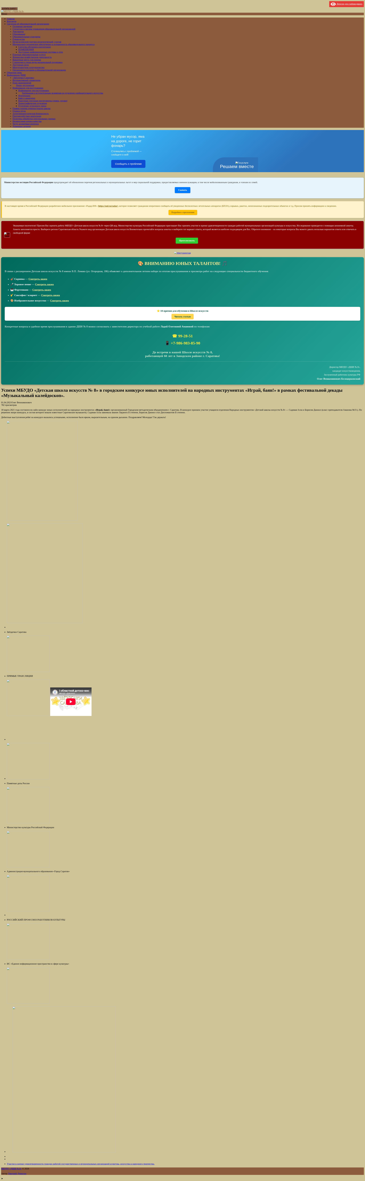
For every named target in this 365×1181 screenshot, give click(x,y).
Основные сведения (22, 26)
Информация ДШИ (16, 75)
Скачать (182, 190)
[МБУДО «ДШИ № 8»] (12, 11)
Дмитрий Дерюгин (17, 1173)
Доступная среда (21, 65)
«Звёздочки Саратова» (23, 77)
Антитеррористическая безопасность (31, 113)
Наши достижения (25, 85)
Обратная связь (14, 72)
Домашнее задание (22, 126)
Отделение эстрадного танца (32, 106)
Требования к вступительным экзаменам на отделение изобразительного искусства (62, 93)
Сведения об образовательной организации (28, 24)
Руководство (19, 39)
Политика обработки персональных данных (34, 118)
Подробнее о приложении (182, 212)
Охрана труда (19, 111)
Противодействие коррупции (27, 116)
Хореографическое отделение (32, 103)
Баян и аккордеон (26, 98)
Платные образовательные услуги (29, 54)
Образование (19, 34)
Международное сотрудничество (28, 67)
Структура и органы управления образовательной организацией (44, 29)
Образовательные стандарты (26, 36)
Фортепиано (24, 95)
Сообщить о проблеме (128, 163)
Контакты (11, 21)
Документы (18, 31)
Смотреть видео (38, 279)
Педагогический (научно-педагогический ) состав (37, 42)
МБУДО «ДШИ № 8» (11, 1168)
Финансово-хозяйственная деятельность (32, 57)
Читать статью (182, 316)
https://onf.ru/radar (108, 206)
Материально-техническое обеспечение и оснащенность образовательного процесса (54, 44)
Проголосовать (187, 240)
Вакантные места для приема (27, 60)
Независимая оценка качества (27, 121)
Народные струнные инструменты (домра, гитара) (42, 101)
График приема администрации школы (31, 108)
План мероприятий (22, 83)
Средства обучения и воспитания (34, 47)
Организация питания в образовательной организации (39, 70)
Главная (11, 19)
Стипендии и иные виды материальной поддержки (38, 62)
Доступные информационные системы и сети (40, 52)
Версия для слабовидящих (349, 4)
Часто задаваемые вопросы (26, 124)
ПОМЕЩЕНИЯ (26, 49)
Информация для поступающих (28, 88)
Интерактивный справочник (26, 80)
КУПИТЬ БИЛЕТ (9, 9)
